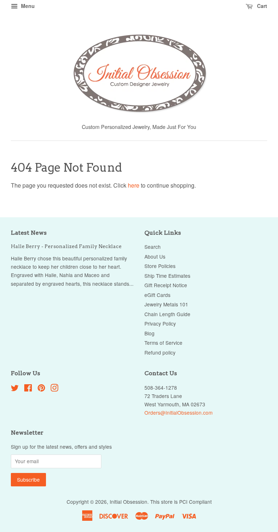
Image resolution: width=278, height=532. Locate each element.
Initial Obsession (128, 501)
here (133, 185)
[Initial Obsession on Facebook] (28, 389)
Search (152, 246)
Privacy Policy (160, 323)
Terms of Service (163, 342)
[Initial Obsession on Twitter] (15, 389)
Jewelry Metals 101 (166, 304)
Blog (149, 333)
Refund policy (160, 352)
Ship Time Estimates (167, 275)
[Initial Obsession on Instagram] (54, 389)
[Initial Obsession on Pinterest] (41, 389)
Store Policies (160, 265)
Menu (27, 5)
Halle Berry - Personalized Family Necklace (66, 246)
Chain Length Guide (167, 314)
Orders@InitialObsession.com (178, 412)
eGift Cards (157, 294)
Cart (261, 5)
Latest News (29, 232)
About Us (154, 256)
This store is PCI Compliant (181, 501)
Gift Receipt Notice (165, 285)
